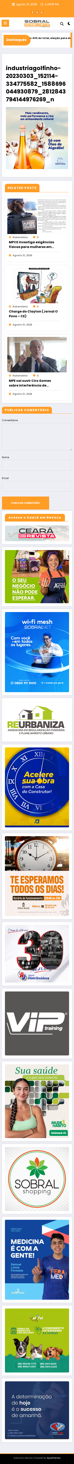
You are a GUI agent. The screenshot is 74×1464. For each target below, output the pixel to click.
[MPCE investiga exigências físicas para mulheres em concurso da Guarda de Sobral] (37, 216)
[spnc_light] (69, 24)
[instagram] (42, 12)
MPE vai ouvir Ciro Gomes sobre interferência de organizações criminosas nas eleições (34, 383)
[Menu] (5, 23)
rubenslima (20, 237)
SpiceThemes (54, 1458)
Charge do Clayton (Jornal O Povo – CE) (33, 313)
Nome (5, 457)
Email (5, 478)
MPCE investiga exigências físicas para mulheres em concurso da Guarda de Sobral (31, 244)
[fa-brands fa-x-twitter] (37, 12)
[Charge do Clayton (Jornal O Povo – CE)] (37, 285)
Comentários (10, 420)
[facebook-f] (32, 12)
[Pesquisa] (62, 24)
